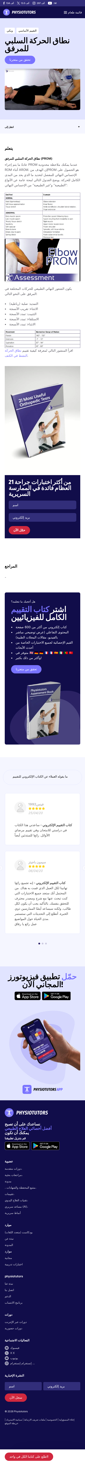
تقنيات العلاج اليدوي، (16, 1200)
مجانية (8, 1258)
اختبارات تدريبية (14, 1264)
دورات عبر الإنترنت (16, 1322)
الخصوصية (52, 1419)
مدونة (8, 1181)
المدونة (9, 1245)
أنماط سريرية (13, 1213)
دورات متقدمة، (13, 1168)
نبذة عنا (9, 1283)
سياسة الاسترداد (14, 1419)
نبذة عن (9, 1238)
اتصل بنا (9, 1290)
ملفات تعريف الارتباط (34, 1419)
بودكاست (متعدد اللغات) (19, 1232)
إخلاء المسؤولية (66, 1419)
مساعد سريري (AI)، (16, 1206)
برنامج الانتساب (14, 1302)
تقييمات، (9, 1194)
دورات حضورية (13, 1328)
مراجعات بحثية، (14, 1175)
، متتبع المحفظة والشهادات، (20, 1187)
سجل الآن (15, 1397)
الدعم (8, 1296)
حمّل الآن (19, 530)
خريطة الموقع (11, 1423)
